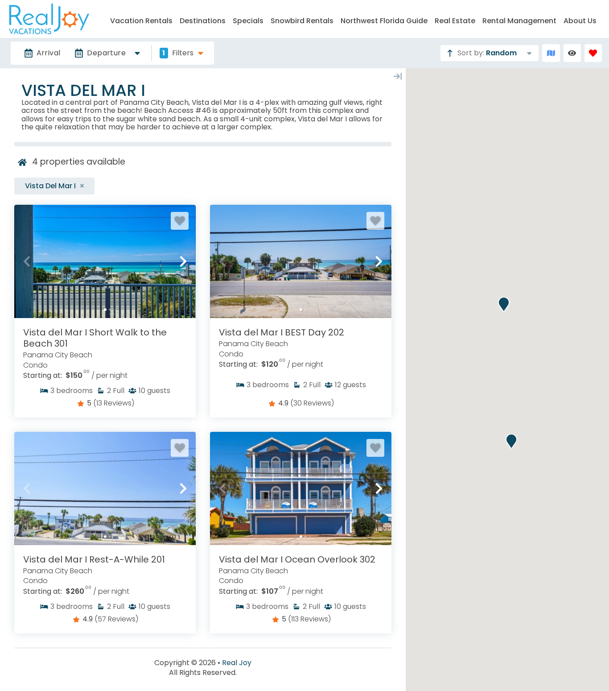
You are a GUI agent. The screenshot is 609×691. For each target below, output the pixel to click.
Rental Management (519, 21)
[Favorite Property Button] (180, 221)
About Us (580, 21)
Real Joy (236, 663)
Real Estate (455, 21)
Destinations (203, 21)
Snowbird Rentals (302, 21)
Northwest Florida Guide (384, 21)
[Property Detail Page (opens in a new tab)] (105, 261)
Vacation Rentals (141, 21)
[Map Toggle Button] (551, 53)
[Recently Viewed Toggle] (572, 53)
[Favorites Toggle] (593, 53)
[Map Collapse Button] (398, 76)
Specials (248, 21)
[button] (27, 261)
